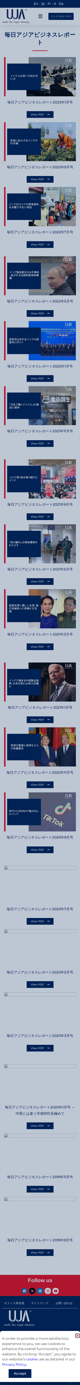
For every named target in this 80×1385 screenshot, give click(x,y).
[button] (77, 1335)
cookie (32, 1359)
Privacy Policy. (14, 1364)
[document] (40, 692)
